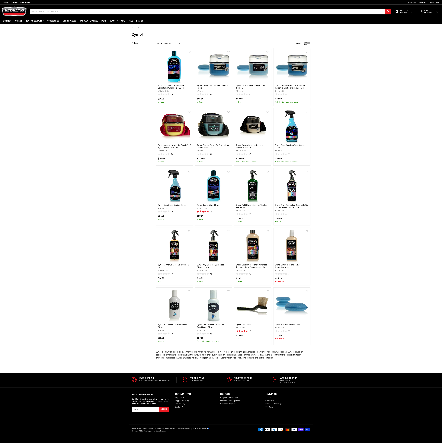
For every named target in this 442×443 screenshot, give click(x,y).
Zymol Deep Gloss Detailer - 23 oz (172, 205)
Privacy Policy (136, 429)
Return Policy (180, 404)
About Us (268, 398)
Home (134, 28)
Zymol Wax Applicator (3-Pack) (287, 325)
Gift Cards (269, 407)
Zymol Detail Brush (244, 325)
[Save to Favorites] (189, 52)
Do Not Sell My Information (166, 429)
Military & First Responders (230, 401)
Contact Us (179, 407)
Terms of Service (148, 429)
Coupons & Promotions (229, 398)
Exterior (7, 21)
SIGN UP (163, 409)
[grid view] (305, 43)
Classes (114, 21)
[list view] (308, 43)
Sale (130, 21)
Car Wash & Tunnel (89, 21)
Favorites (422, 2)
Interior (18, 21)
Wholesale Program (227, 404)
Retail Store (269, 401)
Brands (139, 21)
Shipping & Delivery (182, 401)
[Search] (388, 11)
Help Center (435, 2)
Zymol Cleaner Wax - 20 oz (208, 205)
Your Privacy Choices (199, 429)
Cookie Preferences (183, 429)
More (103, 21)
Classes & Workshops (273, 404)
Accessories (53, 21)
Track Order (412, 2)
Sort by (159, 43)
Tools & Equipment (35, 21)
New (123, 21)
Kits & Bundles (69, 21)
